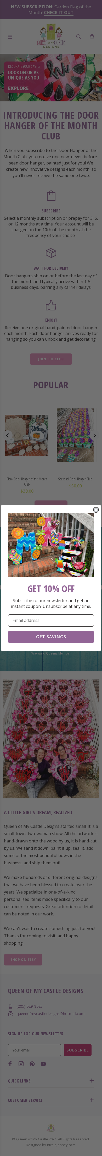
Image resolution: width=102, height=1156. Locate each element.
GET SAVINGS (51, 637)
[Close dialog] (96, 509)
